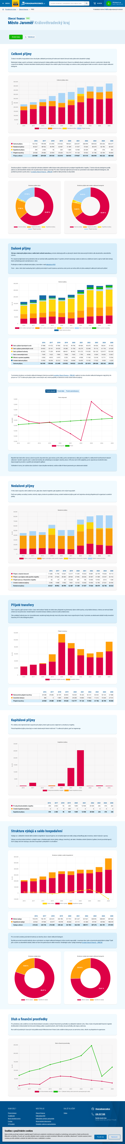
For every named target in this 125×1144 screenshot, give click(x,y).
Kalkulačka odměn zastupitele (45, 1118)
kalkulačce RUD (50, 264)
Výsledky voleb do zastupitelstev (46, 1124)
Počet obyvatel (51, 391)
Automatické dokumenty (43, 1121)
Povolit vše (100, 1137)
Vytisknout (31, 37)
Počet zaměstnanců (72, 391)
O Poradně (11, 1124)
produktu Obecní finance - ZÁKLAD (41, 172)
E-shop (10, 1121)
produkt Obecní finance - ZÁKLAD (92, 942)
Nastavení (114, 1137)
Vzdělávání (11, 1116)
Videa (65, 1113)
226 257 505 (100, 1114)
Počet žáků (60, 391)
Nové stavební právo (14, 1118)
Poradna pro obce (10, 9)
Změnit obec (16, 37)
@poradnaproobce (102, 1109)
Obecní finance (23, 9)
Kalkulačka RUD (40, 1116)
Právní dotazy (12, 1113)
